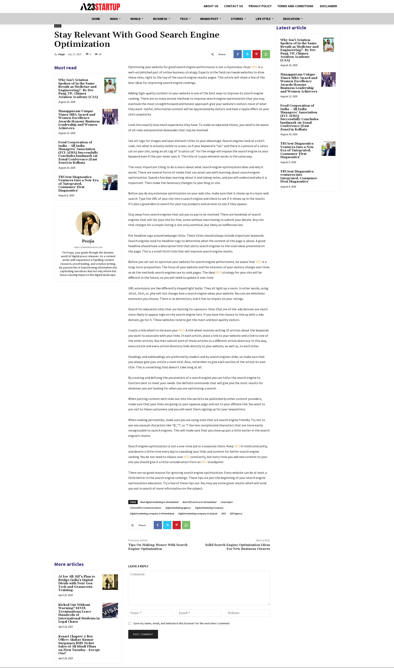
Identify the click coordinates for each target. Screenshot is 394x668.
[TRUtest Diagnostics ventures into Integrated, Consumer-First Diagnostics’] (328, 176)
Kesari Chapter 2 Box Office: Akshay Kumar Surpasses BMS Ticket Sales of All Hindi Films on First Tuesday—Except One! (79, 645)
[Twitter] (247, 54)
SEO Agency (236, 513)
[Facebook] (238, 54)
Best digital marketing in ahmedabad (159, 502)
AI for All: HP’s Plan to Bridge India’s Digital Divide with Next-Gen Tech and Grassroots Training (76, 583)
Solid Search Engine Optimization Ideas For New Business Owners (237, 547)
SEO (255, 67)
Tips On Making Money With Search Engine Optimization (158, 547)
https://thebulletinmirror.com (88, 247)
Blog (58, 26)
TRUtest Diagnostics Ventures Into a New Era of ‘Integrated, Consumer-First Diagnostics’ (78, 184)
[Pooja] (88, 223)
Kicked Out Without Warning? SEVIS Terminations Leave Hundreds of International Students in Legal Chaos (79, 613)
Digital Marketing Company (209, 507)
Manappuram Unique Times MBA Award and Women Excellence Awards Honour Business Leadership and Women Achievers (79, 119)
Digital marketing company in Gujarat (197, 513)
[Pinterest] (256, 54)
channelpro (226, 502)
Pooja (61, 54)
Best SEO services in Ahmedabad (199, 502)
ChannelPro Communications (145, 507)
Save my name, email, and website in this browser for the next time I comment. (181, 623)
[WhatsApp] (266, 54)
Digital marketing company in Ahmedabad (152, 513)
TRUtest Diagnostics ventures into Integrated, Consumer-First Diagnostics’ (299, 177)
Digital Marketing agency (178, 507)
